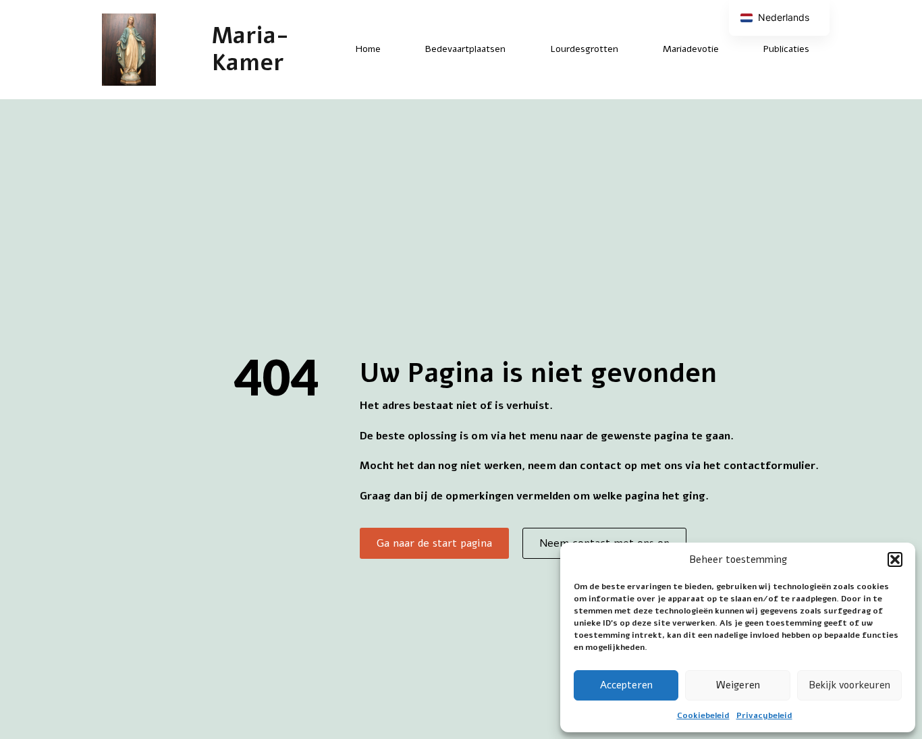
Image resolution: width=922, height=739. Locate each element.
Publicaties (786, 49)
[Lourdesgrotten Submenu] (629, 49)
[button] (895, 559)
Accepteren (626, 685)
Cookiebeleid (703, 715)
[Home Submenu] (392, 49)
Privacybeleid (764, 715)
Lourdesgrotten (584, 49)
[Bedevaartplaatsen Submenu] (517, 49)
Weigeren (738, 685)
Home (368, 49)
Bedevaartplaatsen (465, 49)
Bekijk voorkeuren (849, 685)
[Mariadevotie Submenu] (730, 49)
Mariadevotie (691, 49)
